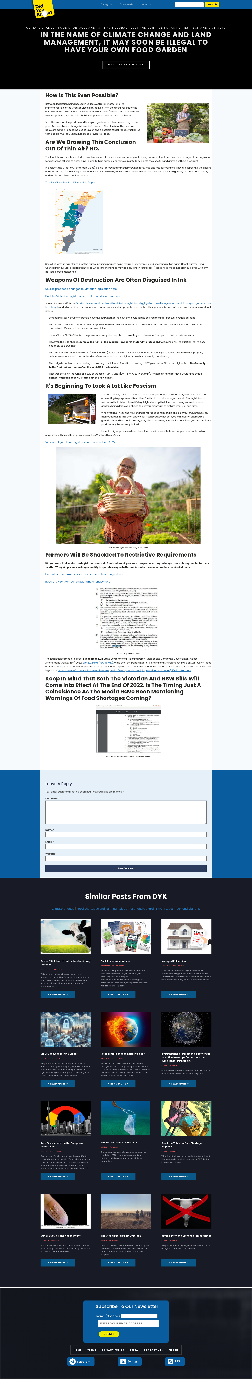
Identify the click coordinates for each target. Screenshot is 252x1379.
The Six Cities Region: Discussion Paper (70, 182)
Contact (144, 4)
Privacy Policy (113, 1350)
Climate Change (40, 27)
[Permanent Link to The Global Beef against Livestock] (126, 1213)
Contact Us (152, 1350)
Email (49, 841)
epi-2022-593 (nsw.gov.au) (98, 662)
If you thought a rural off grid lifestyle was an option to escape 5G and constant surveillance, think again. (185, 1057)
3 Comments (114, 1240)
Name (49, 829)
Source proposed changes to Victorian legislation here (81, 289)
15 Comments (57, 1058)
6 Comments (53, 1240)
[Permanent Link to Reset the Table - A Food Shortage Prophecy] (186, 1120)
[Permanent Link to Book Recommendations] (126, 938)
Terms (91, 1350)
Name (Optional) (108, 1316)
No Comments (118, 966)
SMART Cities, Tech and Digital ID (196, 27)
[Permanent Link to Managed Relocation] (186, 938)
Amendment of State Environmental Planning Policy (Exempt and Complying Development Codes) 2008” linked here (124, 670)
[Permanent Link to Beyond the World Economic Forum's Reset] (186, 1213)
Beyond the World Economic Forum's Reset (186, 1235)
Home (78, 1350)
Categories (107, 4)
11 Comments (117, 1058)
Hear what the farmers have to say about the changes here (84, 574)
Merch (173, 1350)
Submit (109, 1334)
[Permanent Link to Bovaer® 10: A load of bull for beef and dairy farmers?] (66, 938)
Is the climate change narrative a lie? (123, 1053)
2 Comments (56, 969)
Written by (126, 64)
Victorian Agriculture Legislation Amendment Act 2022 (80, 442)
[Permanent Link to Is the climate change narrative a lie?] (126, 1031)
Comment (52, 798)
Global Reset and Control (138, 27)
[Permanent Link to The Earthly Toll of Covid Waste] (125, 1120)
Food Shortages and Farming (84, 27)
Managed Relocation (173, 961)
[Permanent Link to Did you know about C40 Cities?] (66, 1031)
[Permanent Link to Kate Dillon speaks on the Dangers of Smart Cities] (66, 1120)
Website (50, 853)
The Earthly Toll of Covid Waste (119, 1142)
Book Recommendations (115, 961)
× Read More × (58, 994)
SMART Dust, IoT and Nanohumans (61, 1235)
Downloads (126, 4)
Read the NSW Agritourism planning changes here (77, 581)
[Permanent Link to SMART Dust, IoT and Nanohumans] (66, 1213)
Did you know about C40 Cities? (59, 1053)
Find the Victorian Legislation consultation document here (82, 296)
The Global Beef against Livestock (121, 1235)
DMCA (134, 1350)
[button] (80, 1361)
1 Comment (173, 1065)
